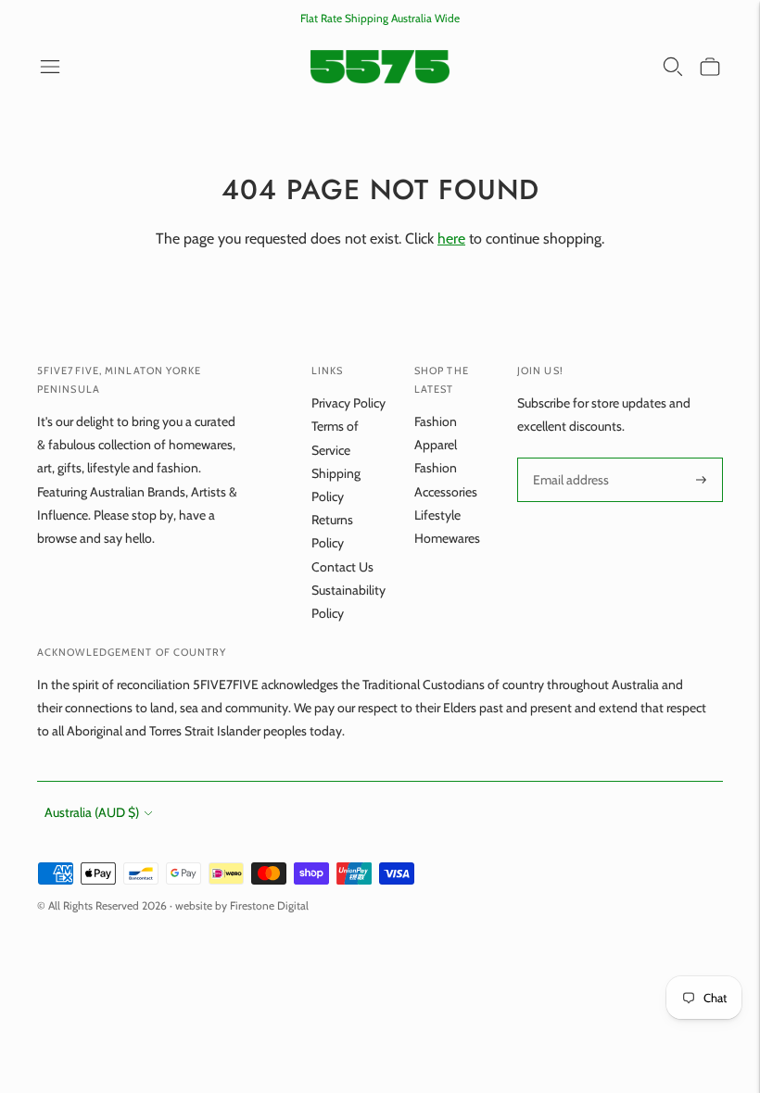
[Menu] (50, 66)
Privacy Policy (348, 403)
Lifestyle (437, 515)
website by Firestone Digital (242, 905)
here (451, 238)
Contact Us (342, 567)
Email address (569, 458)
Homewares (447, 538)
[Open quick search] (673, 66)
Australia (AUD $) (91, 812)
